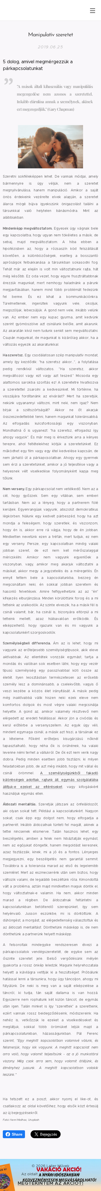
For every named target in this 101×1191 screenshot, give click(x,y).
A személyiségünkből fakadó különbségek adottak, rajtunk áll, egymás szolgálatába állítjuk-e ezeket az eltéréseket (50, 780)
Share (17, 1134)
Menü (92, 10)
